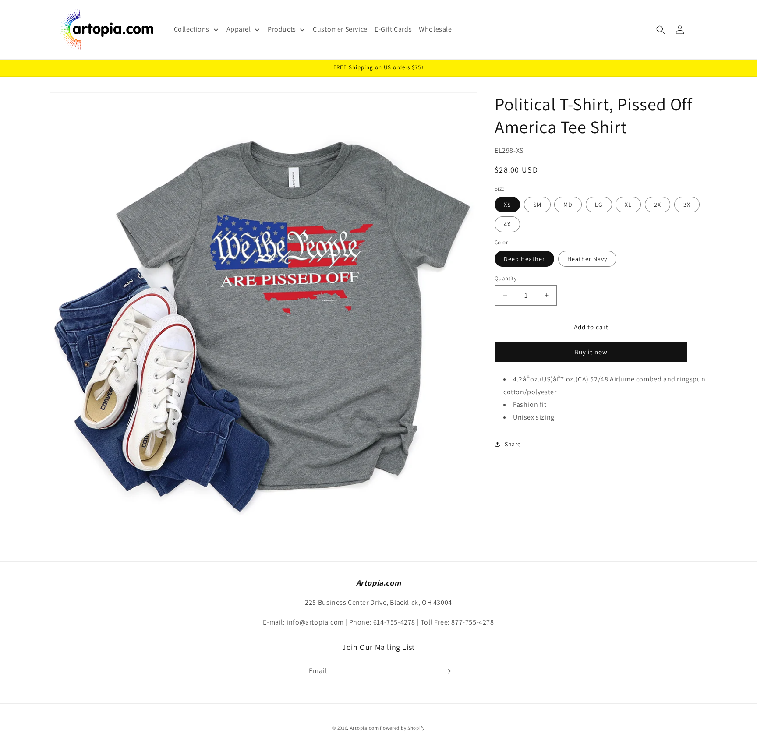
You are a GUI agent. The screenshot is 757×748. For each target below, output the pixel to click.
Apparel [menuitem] (238, 29)
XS (507, 204)
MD (568, 204)
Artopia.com (364, 728)
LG (599, 204)
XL (628, 204)
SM (537, 204)
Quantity (505, 278)
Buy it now (591, 352)
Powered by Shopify (402, 728)
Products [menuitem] (282, 29)
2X (657, 204)
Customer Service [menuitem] (340, 29)
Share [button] (513, 444)
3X (686, 204)
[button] (660, 29)
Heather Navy (587, 258)
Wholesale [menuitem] (435, 29)
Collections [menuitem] (192, 29)
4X (507, 224)
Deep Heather (524, 258)
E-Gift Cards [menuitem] (393, 29)
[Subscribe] (447, 671)
